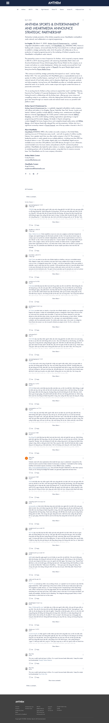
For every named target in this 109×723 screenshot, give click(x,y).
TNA (37, 9)
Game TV (54, 9)
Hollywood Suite (80, 9)
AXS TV (30, 9)
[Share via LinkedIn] (33, 174)
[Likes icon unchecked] (30, 225)
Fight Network (45, 9)
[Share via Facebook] (25, 174)
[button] (7, 3)
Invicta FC (69, 9)
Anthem (23, 9)
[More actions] (83, 20)
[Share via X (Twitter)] (29, 174)
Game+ (62, 9)
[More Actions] (83, 206)
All (17, 9)
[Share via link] (37, 174)
